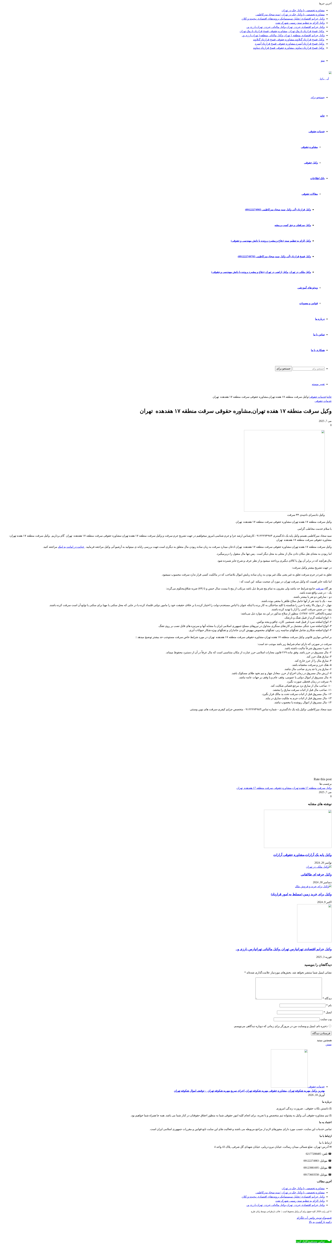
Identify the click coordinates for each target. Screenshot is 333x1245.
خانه (322, 115)
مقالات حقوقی (310, 194)
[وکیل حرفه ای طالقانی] (319, 866)
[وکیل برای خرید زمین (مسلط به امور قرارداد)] (313, 886)
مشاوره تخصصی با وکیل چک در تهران (303, 10)
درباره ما (320, 319)
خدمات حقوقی (317, 131)
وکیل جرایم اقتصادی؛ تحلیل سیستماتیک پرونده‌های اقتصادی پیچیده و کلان (283, 18)
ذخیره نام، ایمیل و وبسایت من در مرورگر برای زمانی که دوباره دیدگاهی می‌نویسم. (280, 1026)
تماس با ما (319, 334)
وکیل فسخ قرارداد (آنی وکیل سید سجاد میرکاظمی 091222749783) (274, 256)
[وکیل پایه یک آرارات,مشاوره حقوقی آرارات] (298, 847)
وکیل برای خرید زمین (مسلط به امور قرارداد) (301, 894)
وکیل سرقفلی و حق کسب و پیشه (293, 225)
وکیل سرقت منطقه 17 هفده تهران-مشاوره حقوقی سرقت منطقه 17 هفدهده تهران (284, 787)
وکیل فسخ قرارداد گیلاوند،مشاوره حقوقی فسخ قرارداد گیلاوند (289, 39)
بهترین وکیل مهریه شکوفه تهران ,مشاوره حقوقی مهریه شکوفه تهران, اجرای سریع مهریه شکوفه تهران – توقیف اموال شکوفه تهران (249, 1090)
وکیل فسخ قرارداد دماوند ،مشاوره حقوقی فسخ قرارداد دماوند (289, 47)
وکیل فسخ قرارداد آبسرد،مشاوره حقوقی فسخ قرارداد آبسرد (290, 43)
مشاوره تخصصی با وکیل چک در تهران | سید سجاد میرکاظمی (290, 14)
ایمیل (328, 1012)
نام (329, 1005)
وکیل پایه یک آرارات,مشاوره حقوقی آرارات (302, 855)
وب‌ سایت (326, 1019)
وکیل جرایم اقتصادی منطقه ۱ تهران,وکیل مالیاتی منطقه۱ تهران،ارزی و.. (283, 35)
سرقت (320, 588)
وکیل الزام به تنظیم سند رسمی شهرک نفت (300, 22)
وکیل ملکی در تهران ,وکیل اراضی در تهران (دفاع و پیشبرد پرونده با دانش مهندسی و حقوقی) (261, 272)
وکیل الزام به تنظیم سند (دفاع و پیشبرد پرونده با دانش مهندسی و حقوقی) (271, 240)
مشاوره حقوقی (309, 147)
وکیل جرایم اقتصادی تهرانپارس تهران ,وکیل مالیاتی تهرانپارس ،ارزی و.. (284, 949)
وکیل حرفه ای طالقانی (316, 874)
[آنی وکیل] (325, 78)
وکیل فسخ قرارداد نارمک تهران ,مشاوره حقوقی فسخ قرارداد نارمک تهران (282, 31)
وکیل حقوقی (311, 162)
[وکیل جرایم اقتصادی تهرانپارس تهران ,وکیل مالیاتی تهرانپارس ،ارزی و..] (314, 941)
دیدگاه (327, 998)
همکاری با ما (318, 350)
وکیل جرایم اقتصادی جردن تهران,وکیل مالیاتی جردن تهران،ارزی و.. (285, 27)
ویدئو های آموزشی (307, 287)
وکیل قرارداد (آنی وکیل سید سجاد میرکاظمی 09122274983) (278, 209)
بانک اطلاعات (317, 178)
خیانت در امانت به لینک (71, 546)
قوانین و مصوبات (308, 303)
